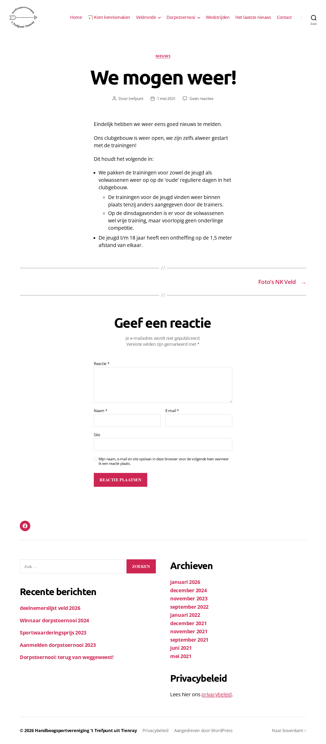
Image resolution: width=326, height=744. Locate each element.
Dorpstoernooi (181, 17)
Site (97, 434)
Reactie (102, 364)
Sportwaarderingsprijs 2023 (53, 632)
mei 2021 (181, 656)
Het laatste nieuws (253, 17)
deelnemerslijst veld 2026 (50, 608)
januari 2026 (185, 582)
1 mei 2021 (166, 98)
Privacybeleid (155, 730)
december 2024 (188, 590)
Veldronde (146, 17)
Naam (100, 411)
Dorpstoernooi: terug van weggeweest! (66, 657)
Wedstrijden (218, 17)
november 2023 (189, 598)
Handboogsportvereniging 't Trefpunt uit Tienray (86, 730)
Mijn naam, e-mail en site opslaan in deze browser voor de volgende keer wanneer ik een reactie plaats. (164, 461)
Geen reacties (201, 98)
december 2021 (188, 623)
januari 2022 (185, 615)
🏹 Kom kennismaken (109, 17)
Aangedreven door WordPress (203, 730)
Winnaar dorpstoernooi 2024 (54, 620)
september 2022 (189, 606)
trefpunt (136, 98)
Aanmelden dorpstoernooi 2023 (58, 645)
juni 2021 (181, 647)
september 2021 (189, 639)
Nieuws (163, 56)
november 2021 (189, 631)
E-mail (172, 411)
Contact (284, 17)
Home (76, 17)
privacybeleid (216, 694)
